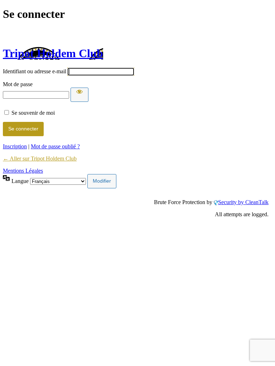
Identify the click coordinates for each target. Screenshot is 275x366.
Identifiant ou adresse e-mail (34, 71)
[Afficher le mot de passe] (79, 95)
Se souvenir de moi (33, 113)
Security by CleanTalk (243, 202)
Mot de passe (18, 84)
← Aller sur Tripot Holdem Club (40, 158)
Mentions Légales (23, 171)
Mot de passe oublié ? (55, 146)
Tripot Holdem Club (53, 53)
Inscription (15, 146)
